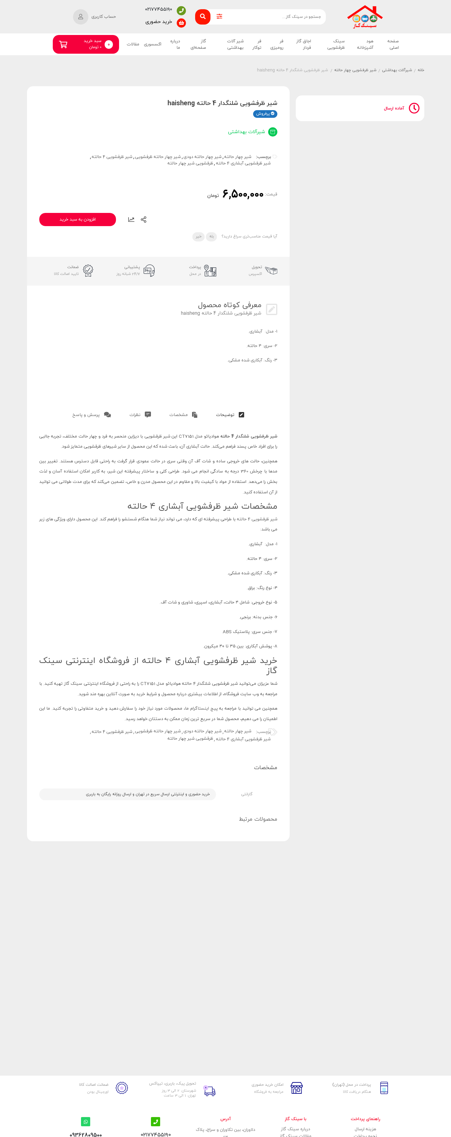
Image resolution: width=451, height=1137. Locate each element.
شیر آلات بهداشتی (235, 44)
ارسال (143, 220)
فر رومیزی (276, 44)
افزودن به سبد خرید (78, 219)
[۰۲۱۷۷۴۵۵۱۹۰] (181, 10)
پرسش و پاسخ (86, 415)
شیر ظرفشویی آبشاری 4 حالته (243, 163)
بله (211, 236)
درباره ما (175, 44)
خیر (199, 236)
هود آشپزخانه (365, 44)
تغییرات (131, 220)
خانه (421, 70)
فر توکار (256, 44)
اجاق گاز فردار (303, 44)
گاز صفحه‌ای (198, 44)
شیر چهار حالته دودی (202, 157)
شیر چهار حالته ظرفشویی (158, 157)
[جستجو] (202, 17)
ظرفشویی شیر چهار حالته (190, 163)
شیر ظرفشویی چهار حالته (355, 70)
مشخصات (179, 415)
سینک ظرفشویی (336, 44)
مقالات (133, 44)
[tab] (230, 413)
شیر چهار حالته (237, 157)
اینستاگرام (199, 708)
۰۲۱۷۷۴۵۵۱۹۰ (158, 9)
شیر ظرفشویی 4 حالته (112, 157)
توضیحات (226, 415)
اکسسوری (152, 44)
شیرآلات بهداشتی (397, 70)
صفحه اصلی (393, 44)
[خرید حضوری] (181, 23)
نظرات (135, 415)
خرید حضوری (158, 21)
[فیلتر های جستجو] (219, 17)
